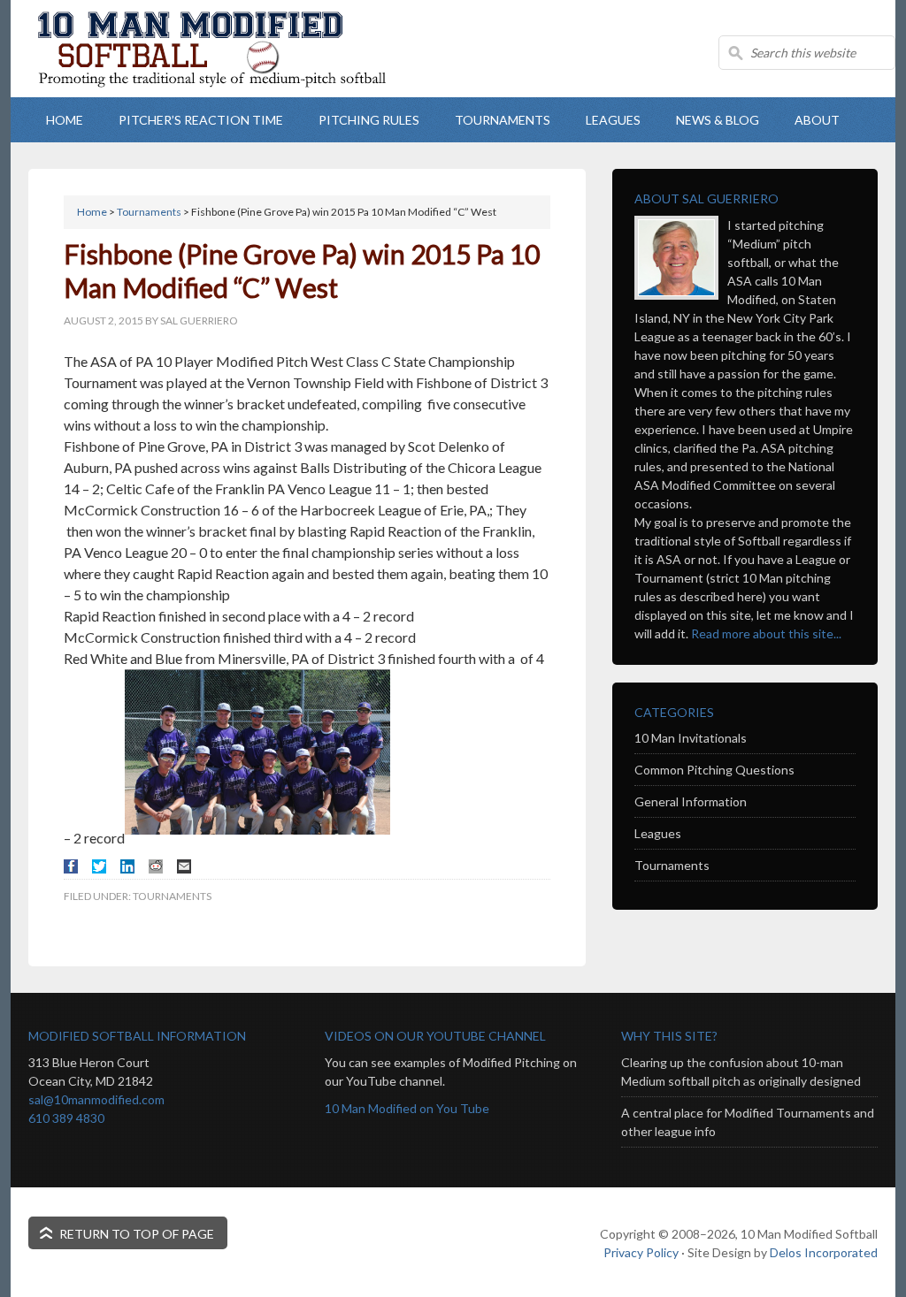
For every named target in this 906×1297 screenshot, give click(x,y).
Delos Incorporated (824, 1252)
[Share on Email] (184, 866)
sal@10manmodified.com (96, 1099)
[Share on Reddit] (156, 866)
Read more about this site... (766, 633)
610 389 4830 (66, 1117)
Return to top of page (136, 1233)
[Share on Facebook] (71, 866)
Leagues (657, 833)
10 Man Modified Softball (232, 79)
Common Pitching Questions (714, 769)
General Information (690, 801)
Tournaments (172, 896)
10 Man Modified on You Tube (407, 1108)
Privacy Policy (641, 1252)
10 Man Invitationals (690, 737)
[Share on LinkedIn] (127, 866)
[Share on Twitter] (99, 866)
